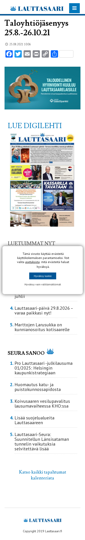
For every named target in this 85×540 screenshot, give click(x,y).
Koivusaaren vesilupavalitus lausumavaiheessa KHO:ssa (42, 403)
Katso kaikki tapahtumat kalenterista (42, 475)
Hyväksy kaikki (42, 275)
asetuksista (32, 262)
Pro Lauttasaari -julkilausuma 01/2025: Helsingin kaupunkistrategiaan (44, 368)
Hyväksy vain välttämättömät (42, 284)
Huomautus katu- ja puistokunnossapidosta (38, 387)
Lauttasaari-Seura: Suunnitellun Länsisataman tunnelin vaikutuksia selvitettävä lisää (42, 441)
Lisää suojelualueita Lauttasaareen (34, 420)
